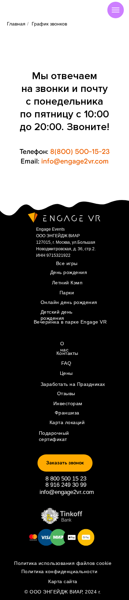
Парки (67, 292)
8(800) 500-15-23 (80, 151)
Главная (16, 24)
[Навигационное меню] (115, 10)
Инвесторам (68, 403)
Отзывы (66, 393)
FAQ (66, 363)
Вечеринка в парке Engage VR (70, 322)
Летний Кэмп (67, 282)
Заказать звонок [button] (65, 463)
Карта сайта (62, 581)
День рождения (68, 272)
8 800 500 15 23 (65, 478)
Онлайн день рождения (69, 302)
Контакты (67, 353)
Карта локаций (67, 422)
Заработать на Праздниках (73, 384)
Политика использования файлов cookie (62, 563)
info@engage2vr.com (75, 161)
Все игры (67, 263)
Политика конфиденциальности (59, 571)
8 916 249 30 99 (65, 485)
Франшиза (67, 412)
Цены (66, 373)
